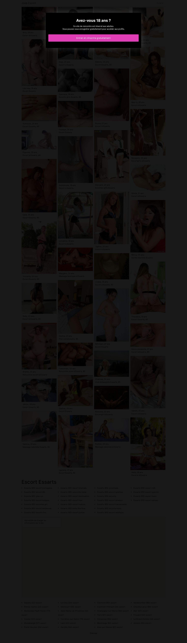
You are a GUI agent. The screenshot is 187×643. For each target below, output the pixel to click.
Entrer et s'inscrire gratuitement (93, 38)
